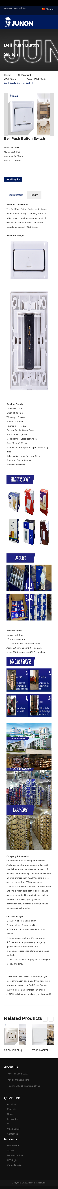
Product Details (15, 195)
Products (11, 1109)
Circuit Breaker (14, 1165)
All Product (24, 75)
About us (11, 1104)
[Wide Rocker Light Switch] (43, 1034)
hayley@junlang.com (18, 1079)
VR (8, 1124)
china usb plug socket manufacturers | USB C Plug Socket (15, 1050)
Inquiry (34, 195)
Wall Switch (11, 79)
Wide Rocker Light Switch (43, 1050)
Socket (10, 1150)
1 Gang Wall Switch (36, 79)
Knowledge (12, 1119)
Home (7, 75)
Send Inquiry (13, 179)
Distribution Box (15, 1155)
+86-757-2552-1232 (18, 1073)
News (10, 1114)
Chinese (50, 9)
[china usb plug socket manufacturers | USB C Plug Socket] (15, 1034)
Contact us (12, 1133)
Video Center (13, 1129)
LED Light (12, 1160)
